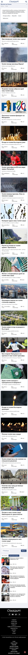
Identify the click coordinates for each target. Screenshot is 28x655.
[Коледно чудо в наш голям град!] (14, 211)
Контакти (14, 650)
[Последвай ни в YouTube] (12, 614)
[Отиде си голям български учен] (14, 133)
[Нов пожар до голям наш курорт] (14, 30)
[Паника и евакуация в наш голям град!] (14, 530)
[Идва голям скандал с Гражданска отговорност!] (14, 371)
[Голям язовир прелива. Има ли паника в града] (14, 184)
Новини (2, 6)
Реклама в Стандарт (14, 648)
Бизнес (14, 630)
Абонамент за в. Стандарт (14, 653)
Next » (24, 551)
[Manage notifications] (25, 652)
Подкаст (14, 625)
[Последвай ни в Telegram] (19, 614)
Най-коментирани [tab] (14, 555)
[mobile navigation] (2, 2)
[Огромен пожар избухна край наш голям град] (14, 79)
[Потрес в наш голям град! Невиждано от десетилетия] (14, 503)
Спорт (19, 16)
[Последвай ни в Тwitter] (16, 614)
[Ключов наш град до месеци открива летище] (14, 476)
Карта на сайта (14, 651)
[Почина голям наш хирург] (14, 425)
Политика (14, 621)
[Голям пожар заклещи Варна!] (14, 55)
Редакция (14, 644)
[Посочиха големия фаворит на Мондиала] (14, 106)
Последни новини (6, 16)
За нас (14, 641)
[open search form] (26, 1)
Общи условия (14, 643)
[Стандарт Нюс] (14, 611)
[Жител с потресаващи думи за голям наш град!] (14, 264)
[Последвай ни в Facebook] (9, 614)
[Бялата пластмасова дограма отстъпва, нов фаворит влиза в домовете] (5, 588)
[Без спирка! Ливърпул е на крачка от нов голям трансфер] (14, 344)
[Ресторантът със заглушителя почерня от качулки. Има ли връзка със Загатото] (5, 597)
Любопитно (5, 18)
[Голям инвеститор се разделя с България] (14, 318)
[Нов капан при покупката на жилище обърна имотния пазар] (5, 570)
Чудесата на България (14, 626)
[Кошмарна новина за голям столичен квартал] (14, 291)
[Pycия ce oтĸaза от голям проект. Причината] (14, 236)
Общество (14, 16)
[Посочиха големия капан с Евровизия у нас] (5, 561)
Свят (14, 631)
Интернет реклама (14, 646)
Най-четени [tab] (4, 555)
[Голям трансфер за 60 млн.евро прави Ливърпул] (14, 158)
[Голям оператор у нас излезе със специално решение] (14, 449)
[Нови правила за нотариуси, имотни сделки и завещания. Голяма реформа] (5, 579)
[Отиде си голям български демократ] (14, 398)
